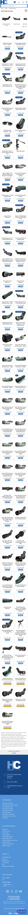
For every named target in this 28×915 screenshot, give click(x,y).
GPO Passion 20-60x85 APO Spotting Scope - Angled (7, 700)
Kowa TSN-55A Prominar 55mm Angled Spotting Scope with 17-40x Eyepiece (20, 86)
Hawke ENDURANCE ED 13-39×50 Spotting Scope (7, 632)
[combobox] (14, 6)
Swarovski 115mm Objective (7, 281)
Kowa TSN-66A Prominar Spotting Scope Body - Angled (20, 408)
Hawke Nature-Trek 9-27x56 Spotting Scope (7, 85)
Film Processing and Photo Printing (10, 805)
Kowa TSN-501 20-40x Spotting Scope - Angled (7, 366)
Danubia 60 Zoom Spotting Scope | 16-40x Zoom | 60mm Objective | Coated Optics (7, 657)
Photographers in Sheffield (8, 814)
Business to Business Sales (8, 843)
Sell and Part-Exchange (7, 803)
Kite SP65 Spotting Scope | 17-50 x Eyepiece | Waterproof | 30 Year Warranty (20, 609)
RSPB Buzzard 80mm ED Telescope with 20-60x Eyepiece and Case (20, 260)
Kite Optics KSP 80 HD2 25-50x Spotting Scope (20, 518)
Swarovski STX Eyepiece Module (20, 196)
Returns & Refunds (6, 845)
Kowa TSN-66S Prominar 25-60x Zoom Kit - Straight (20, 174)
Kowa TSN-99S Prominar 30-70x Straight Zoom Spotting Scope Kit (7, 474)
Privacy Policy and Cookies (14, 896)
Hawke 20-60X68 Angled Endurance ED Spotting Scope (20, 217)
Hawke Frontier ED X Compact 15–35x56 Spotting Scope (20, 324)
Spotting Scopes (12, 8)
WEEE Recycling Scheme (14, 899)
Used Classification (6, 842)
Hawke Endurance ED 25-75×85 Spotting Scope (20, 302)
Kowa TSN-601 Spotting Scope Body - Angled (7, 387)
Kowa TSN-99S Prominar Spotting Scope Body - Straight (20, 474)
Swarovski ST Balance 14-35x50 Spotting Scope (20, 387)
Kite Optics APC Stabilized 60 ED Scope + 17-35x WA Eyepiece (7, 497)
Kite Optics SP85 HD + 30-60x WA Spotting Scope (7, 542)
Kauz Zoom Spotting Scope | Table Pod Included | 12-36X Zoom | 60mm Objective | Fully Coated (20, 633)
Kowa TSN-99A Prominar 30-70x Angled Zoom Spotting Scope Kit (20, 497)
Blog (3, 864)
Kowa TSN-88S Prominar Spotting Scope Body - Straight (7, 452)
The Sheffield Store (6, 857)
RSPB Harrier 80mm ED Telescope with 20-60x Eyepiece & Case (7, 564)
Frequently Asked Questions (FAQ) (9, 840)
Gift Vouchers (5, 817)
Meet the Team (5, 860)
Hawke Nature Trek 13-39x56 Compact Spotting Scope (7, 152)
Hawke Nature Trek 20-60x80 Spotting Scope (20, 64)
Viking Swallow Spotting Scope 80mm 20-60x (20, 44)
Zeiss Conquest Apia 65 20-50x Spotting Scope (20, 679)
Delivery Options (6, 834)
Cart (3, 879)
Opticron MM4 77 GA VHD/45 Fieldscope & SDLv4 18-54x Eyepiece (7, 174)
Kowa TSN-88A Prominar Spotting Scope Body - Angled (20, 452)
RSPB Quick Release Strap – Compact (7, 44)
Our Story (4, 859)
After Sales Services (6, 812)
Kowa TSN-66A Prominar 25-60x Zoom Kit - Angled (7, 109)
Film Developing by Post (7, 806)
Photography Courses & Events (9, 816)
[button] (23, 2)
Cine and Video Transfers (7, 810)
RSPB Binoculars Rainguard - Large (7, 131)
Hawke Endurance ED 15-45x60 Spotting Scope (7, 239)
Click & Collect (5, 833)
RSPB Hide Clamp (21, 151)
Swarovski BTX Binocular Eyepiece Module (20, 585)
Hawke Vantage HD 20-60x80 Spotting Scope (7, 323)
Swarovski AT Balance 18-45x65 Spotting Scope (7, 679)
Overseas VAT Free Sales (7, 836)
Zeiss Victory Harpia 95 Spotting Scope (20, 239)
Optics (6, 8)
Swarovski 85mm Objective (7, 216)
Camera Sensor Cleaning (7, 808)
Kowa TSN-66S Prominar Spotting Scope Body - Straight (7, 408)
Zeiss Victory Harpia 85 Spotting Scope (20, 656)
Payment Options (6, 831)
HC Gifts (14, 753)
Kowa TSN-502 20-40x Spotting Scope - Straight (20, 345)
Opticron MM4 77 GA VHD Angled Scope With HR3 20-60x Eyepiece (7, 260)
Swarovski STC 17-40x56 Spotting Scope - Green (7, 302)
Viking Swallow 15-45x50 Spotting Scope (7, 196)
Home (2, 8)
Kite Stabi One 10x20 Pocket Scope (7, 345)
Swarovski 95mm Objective (7, 608)
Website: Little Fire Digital (12, 911)
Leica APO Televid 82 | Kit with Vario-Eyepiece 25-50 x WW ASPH (7, 586)
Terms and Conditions (14, 897)
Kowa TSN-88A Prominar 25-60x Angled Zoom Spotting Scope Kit (20, 430)
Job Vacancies (5, 862)
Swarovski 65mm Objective (20, 281)
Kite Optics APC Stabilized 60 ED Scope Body (20, 542)
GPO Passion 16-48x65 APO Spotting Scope (20, 700)
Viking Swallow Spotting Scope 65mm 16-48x (20, 109)
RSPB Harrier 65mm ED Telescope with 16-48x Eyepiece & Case (20, 564)
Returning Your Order (7, 838)
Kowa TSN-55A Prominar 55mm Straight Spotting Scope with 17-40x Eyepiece (7, 519)
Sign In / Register (6, 877)
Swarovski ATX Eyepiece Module (20, 131)
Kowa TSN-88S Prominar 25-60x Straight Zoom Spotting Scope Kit (7, 430)
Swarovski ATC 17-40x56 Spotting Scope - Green (7, 64)
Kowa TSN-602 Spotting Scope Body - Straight (20, 366)
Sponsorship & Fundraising (8, 866)
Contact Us (4, 829)
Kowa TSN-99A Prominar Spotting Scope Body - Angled (7, 723)
